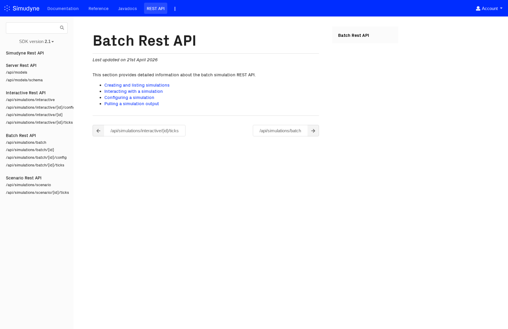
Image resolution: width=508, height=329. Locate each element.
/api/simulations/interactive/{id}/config (37, 107)
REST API (156, 8)
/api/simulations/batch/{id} (30, 149)
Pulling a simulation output (131, 103)
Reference (98, 8)
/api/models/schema (24, 79)
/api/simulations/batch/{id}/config (36, 157)
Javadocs (127, 8)
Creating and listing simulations (137, 85)
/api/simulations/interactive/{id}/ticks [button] (145, 130)
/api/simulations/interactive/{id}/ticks (37, 122)
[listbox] (488, 8)
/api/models (16, 72)
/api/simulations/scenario (28, 184)
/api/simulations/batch (26, 142)
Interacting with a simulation (133, 91)
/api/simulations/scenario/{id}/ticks (37, 192)
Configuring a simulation (129, 97)
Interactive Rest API (26, 92)
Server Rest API (21, 65)
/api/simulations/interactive (30, 99)
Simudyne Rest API (25, 52)
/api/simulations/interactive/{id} (34, 114)
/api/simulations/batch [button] (280, 130)
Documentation (63, 8)
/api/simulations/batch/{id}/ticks (35, 165)
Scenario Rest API (23, 177)
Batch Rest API (21, 135)
